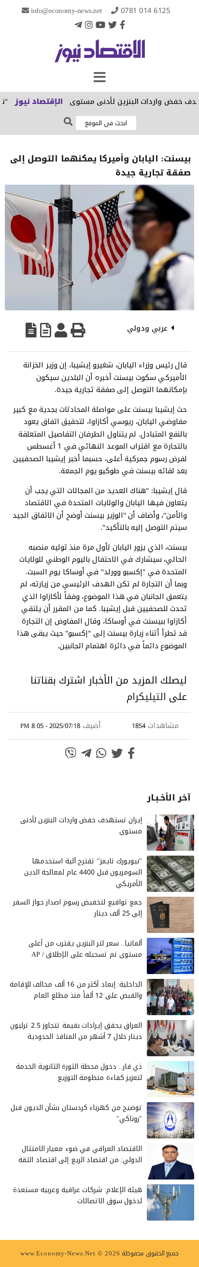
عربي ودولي (147, 328)
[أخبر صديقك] (61, 330)
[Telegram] (78, 24)
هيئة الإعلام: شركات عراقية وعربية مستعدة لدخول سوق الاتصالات (77, 1195)
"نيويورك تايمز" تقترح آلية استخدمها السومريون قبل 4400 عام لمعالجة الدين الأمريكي (83, 873)
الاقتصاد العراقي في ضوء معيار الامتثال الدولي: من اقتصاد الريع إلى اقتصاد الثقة (80, 1154)
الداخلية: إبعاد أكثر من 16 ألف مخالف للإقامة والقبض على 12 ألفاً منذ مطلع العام (76, 990)
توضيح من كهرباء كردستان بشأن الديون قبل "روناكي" (76, 1113)
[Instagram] (89, 24)
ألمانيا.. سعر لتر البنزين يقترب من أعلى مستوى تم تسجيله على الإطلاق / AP (85, 949)
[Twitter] (112, 24)
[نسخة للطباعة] (78, 330)
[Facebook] (122, 24)
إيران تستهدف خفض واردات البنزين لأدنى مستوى (81, 826)
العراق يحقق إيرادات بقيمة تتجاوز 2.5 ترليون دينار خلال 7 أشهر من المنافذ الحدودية (76, 1031)
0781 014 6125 (146, 10)
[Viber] (70, 753)
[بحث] (68, 122)
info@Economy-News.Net (66, 10)
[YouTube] (100, 24)
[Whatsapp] (101, 753)
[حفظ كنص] (31, 330)
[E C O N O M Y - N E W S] (100, 55)
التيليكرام (146, 696)
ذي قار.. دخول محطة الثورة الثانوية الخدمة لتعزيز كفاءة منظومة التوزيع (79, 1072)
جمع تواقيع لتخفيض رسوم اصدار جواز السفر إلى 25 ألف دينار (77, 908)
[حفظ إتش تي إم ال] (45, 330)
